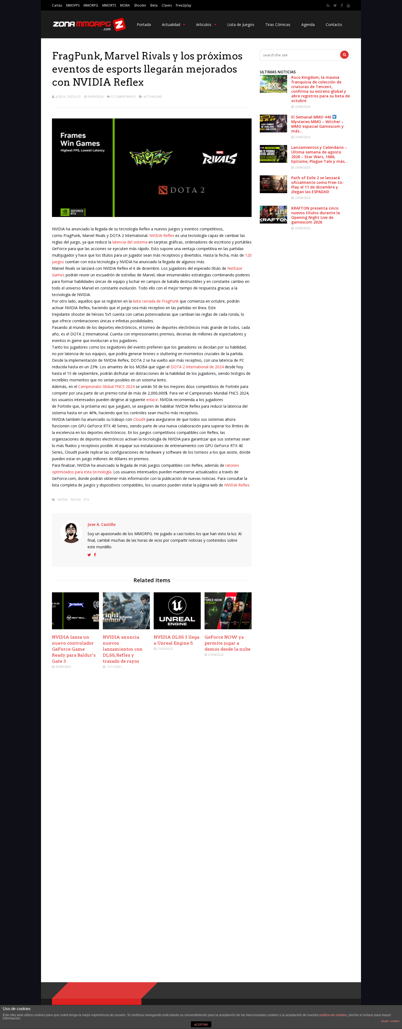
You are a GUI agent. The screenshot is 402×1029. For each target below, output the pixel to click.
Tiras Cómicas (277, 24)
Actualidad (171, 24)
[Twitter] (335, 5)
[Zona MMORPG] (89, 30)
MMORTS (109, 5)
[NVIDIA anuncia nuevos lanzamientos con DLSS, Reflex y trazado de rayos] (126, 627)
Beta (154, 5)
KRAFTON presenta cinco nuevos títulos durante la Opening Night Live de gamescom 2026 (315, 215)
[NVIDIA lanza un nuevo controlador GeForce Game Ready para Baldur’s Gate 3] (75, 627)
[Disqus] (152, 752)
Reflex (76, 499)
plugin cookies (390, 1020)
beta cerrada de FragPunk (156, 301)
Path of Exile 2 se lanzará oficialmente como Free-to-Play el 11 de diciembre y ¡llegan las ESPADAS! (317, 184)
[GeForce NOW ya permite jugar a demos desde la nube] (228, 627)
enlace (152, 399)
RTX (86, 499)
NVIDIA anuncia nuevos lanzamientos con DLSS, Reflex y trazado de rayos (122, 649)
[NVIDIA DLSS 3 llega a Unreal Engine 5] (177, 627)
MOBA (125, 5)
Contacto (334, 24)
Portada (144, 24)
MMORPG (91, 5)
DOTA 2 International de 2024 (197, 366)
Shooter (140, 5)
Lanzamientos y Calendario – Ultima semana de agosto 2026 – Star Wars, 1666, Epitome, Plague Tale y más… (319, 154)
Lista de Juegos (240, 24)
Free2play (183, 5)
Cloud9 (139, 419)
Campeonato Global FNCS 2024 (107, 386)
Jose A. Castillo (68, 96)
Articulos (203, 24)
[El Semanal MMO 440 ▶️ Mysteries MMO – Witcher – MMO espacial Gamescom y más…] (273, 131)
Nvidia (63, 499)
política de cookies (333, 1015)
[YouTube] (348, 5)
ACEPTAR (201, 1024)
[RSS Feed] (328, 5)
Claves (167, 5)
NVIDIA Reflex (161, 235)
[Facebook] (342, 5)
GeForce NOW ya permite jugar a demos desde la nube (227, 643)
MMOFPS (73, 5)
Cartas (57, 5)
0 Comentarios (123, 96)
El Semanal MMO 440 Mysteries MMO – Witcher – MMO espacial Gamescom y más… (317, 124)
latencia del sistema (129, 242)
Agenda (308, 24)
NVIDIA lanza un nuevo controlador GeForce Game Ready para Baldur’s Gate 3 (74, 649)
